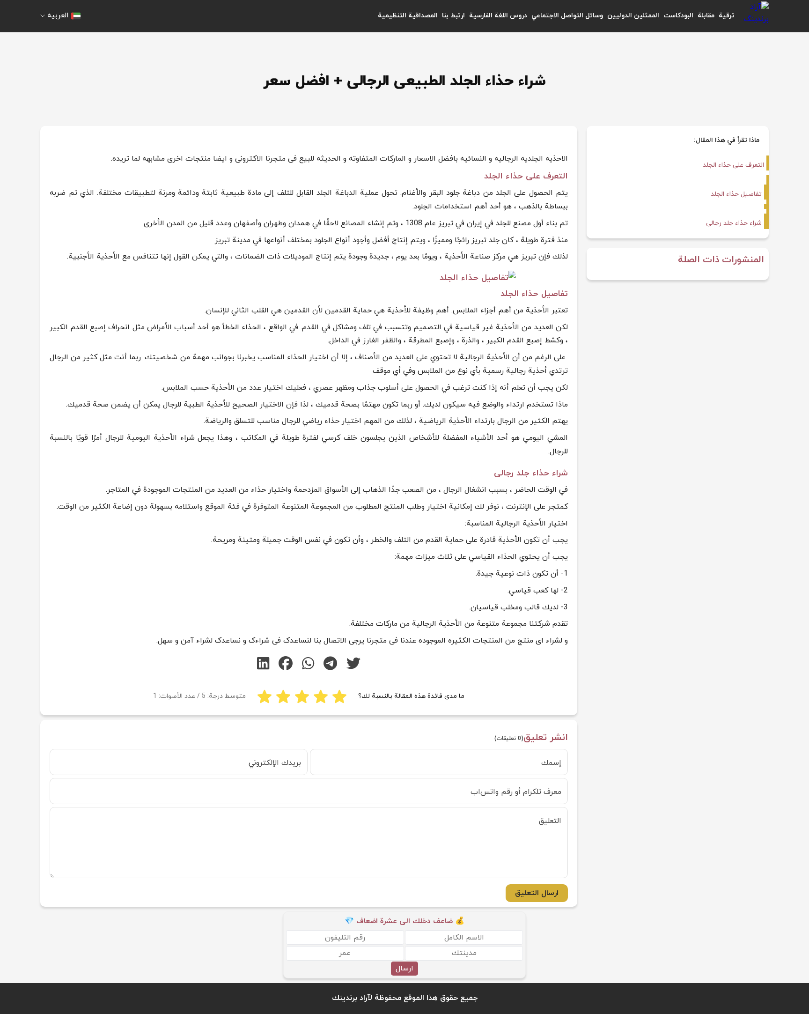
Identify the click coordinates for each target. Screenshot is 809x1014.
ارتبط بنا (453, 15)
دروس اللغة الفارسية (498, 15)
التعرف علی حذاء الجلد (733, 165)
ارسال (404, 968)
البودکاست (678, 15)
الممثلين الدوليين (633, 15)
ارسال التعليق (537, 893)
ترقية (727, 15)
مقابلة (706, 15)
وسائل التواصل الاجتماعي (567, 15)
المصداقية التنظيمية (408, 15)
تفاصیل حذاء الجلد (736, 194)
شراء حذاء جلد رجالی (734, 223)
